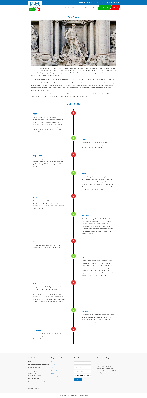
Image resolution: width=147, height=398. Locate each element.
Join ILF (53, 367)
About (53, 361)
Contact (53, 379)
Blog (52, 373)
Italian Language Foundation (79, 395)
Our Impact (54, 364)
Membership (54, 376)
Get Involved (54, 370)
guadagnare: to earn (103, 363)
